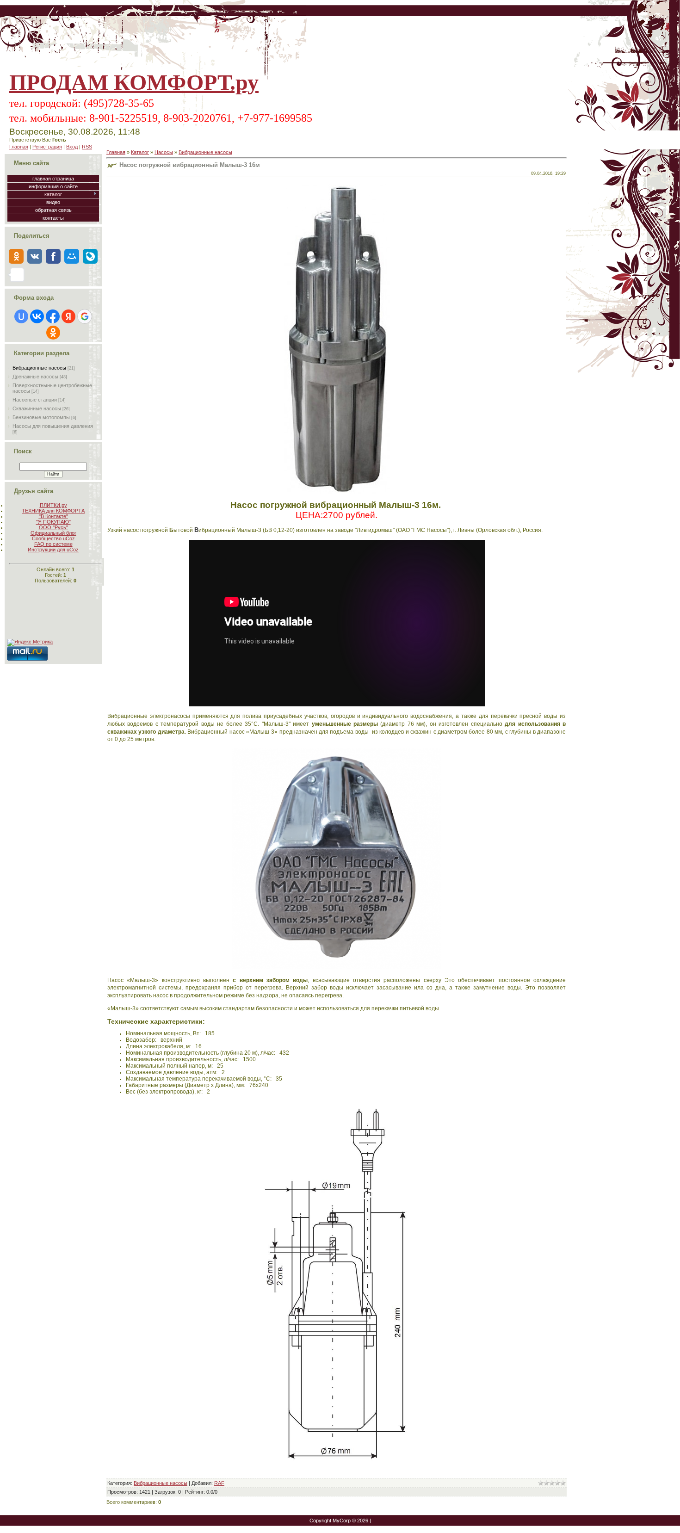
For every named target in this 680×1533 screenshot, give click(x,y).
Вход (72, 146)
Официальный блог (53, 533)
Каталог (140, 152)
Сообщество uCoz (53, 538)
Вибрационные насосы (39, 368)
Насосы (164, 152)
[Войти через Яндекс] (68, 316)
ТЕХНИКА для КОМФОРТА (53, 510)
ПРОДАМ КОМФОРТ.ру (134, 82)
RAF (219, 1483)
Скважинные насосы (36, 408)
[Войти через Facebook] (53, 316)
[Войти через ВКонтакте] (37, 316)
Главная (18, 146)
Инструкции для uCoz (53, 549)
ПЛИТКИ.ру (53, 505)
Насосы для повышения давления (52, 426)
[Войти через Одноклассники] (53, 333)
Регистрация (47, 146)
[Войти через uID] (21, 316)
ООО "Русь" (53, 527)
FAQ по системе (53, 544)
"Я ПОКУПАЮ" (53, 522)
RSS (87, 146)
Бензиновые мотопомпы (41, 417)
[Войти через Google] (84, 316)
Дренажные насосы (35, 376)
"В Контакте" (53, 516)
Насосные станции (34, 399)
